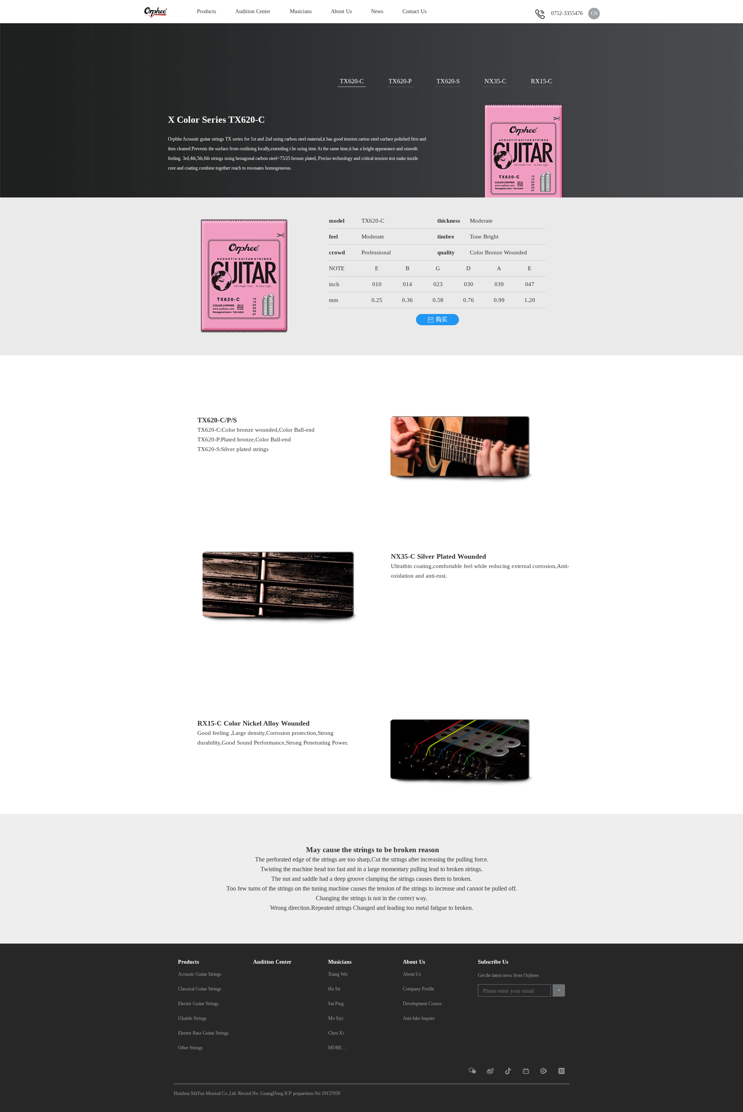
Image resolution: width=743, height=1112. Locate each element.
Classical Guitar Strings (199, 989)
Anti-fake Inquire (419, 1018)
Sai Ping (336, 1003)
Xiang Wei (338, 974)
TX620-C (352, 81)
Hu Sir (334, 989)
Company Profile (418, 989)
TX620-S (448, 81)
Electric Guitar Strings (198, 1003)
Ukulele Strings (192, 1018)
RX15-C (541, 81)
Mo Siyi (335, 1018)
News (377, 11)
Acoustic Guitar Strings (199, 974)
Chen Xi (336, 1033)
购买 (441, 319)
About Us (341, 11)
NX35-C (495, 81)
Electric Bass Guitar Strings (203, 1033)
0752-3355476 (567, 13)
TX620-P (400, 81)
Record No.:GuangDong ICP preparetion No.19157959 (289, 1093)
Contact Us (414, 11)
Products (206, 11)
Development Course (422, 1003)
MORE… (337, 1047)
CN (594, 13)
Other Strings (190, 1047)
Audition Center (252, 11)
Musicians (301, 11)
